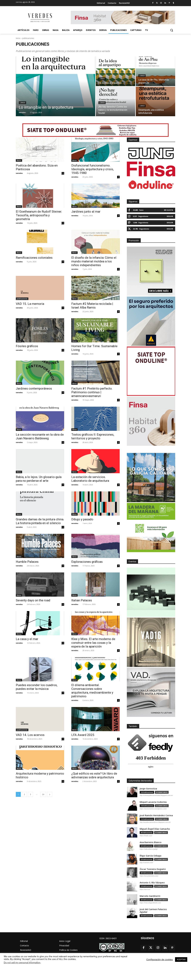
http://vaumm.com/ (146, 862)
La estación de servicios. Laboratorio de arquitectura (90, 478)
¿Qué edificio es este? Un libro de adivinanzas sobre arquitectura (94, 775)
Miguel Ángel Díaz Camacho (155, 828)
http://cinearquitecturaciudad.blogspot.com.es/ (156, 795)
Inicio (18, 38)
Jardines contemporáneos (34, 388)
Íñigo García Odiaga (150, 855)
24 (43, 794)
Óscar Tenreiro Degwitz (153, 869)
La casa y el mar (27, 639)
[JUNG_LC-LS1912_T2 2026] (151, 271)
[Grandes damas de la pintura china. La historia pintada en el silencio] (40, 503)
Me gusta (168, 210)
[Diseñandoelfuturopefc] (151, 527)
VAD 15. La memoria (30, 304)
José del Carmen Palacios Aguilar (153, 910)
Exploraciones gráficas (87, 561)
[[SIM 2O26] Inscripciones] (151, 592)
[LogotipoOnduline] (151, 184)
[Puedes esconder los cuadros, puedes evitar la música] (40, 669)
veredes (19, 173)
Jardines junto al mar (85, 211)
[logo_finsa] (151, 169)
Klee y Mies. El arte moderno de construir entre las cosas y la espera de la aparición (93, 642)
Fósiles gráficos (27, 346)
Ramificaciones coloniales (34, 257)
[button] (171, 30)
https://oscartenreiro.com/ (149, 876)
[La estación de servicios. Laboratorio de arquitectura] (95, 461)
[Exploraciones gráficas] (95, 546)
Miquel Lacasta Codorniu (153, 802)
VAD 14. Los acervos (30, 735)
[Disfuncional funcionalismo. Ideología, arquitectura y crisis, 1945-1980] (95, 150)
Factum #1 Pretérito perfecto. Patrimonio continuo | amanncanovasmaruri (92, 392)
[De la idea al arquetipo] (115, 71)
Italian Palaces (81, 600)
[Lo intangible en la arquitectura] (55, 86)
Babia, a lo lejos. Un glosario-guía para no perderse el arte (38, 478)
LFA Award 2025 (82, 735)
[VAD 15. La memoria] (40, 288)
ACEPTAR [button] (181, 959)
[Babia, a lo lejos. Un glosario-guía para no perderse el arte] (40, 461)
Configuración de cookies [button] (159, 959)
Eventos (132, 561)
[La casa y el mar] (40, 623)
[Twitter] (157, 3)
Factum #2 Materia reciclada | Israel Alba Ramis (92, 305)
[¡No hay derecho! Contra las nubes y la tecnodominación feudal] (115, 101)
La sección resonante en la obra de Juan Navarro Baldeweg (40, 436)
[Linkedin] (165, 3)
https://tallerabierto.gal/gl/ (149, 849)
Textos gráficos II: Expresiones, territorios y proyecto (92, 436)
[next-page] (49, 794)
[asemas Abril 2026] (151, 321)
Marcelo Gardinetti (150, 896)
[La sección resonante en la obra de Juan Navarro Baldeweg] (40, 419)
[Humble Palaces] (40, 546)
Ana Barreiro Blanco (150, 842)
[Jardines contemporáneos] (40, 373)
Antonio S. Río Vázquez (152, 882)
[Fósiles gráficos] (40, 330)
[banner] (151, 692)
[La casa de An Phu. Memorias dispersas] (155, 71)
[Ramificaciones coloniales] (40, 242)
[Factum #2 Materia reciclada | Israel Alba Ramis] (95, 288)
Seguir (170, 216)
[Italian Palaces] (95, 584)
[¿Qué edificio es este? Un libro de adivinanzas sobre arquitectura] (95, 758)
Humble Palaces (27, 561)
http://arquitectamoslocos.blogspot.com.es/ (155, 822)
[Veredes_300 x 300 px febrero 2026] (151, 477)
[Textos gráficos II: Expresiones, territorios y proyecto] (95, 419)
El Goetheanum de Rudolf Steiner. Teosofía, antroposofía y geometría (39, 215)
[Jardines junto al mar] (95, 196)
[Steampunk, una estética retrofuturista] (155, 101)
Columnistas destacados (140, 781)
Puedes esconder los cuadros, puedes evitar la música (36, 687)
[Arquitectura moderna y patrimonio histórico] (40, 758)
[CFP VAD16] (151, 642)
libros (22, 103)
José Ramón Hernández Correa (156, 815)
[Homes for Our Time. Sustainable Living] (95, 330)
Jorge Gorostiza (148, 788)
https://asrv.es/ (145, 889)
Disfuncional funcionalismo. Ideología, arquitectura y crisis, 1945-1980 (92, 169)
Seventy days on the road (33, 600)
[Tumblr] (173, 3)
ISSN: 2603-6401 (108, 938)
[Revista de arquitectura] (40, 17)
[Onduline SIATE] (151, 371)
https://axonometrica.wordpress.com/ (153, 809)
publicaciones (22, 299)
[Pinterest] (169, 3)
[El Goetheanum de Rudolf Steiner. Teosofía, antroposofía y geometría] (40, 196)
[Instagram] (161, 3)
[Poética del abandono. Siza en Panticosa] (40, 150)
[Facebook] (152, 3)
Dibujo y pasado (82, 519)
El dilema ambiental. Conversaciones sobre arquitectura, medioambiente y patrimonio (92, 690)
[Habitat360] (151, 421)
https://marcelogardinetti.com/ (150, 903)
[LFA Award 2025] (95, 719)
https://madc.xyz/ (146, 836)
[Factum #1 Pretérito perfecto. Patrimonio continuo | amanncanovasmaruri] (95, 373)
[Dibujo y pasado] (95, 503)
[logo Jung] (151, 153)
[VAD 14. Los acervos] (40, 719)
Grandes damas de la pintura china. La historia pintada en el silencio (40, 521)
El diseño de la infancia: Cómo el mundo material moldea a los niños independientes (93, 261)
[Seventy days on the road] (40, 584)
